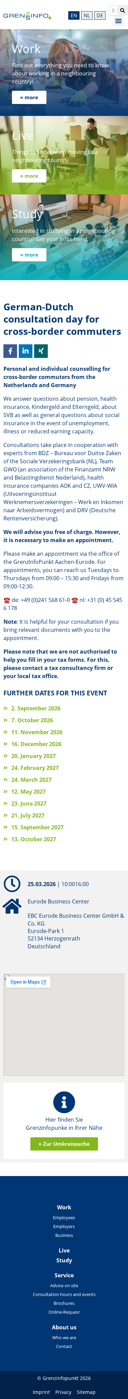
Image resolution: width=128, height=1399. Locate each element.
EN (74, 15)
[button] (118, 21)
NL (87, 15)
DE (100, 15)
